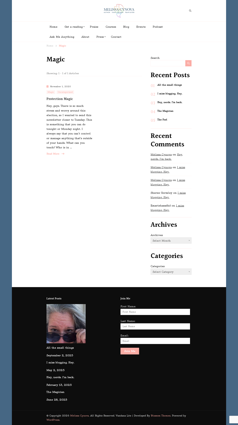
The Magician (165, 111)
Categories (158, 266)
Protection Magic (59, 99)
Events (141, 26)
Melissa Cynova (161, 154)
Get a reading (74, 26)
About (85, 36)
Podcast (158, 26)
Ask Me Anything (62, 36)
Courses (111, 26)
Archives (157, 235)
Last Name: (127, 321)
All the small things (169, 84)
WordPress (52, 419)
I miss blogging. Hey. (169, 93)
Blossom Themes (160, 415)
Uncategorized (65, 92)
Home (53, 26)
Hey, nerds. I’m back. (169, 102)
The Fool (162, 119)
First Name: (128, 306)
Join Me (129, 351)
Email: (124, 335)
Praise (94, 26)
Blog (126, 26)
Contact (116, 36)
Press (100, 36)
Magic (51, 92)
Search (155, 57)
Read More (52, 153)
